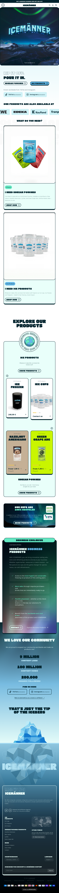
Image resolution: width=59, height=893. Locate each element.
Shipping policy (40, 880)
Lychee (6, 836)
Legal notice (50, 880)
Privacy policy (7, 880)
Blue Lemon (8, 834)
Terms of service (29, 883)
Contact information (19, 880)
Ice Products (38, 83)
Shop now (11, 205)
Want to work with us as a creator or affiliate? (29, 698)
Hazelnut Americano (10, 832)
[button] (3, 5)
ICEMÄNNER (31, 878)
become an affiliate (25, 811)
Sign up (51, 870)
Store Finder (8, 847)
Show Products (28, 370)
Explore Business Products (36, 627)
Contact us (15, 811)
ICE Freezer (8, 826)
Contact (15, 627)
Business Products (9, 845)
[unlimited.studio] (29, 889)
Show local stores (39, 837)
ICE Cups (7, 821)
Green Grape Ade (9, 839)
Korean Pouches (14, 83)
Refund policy (30, 880)
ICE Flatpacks (8, 823)
